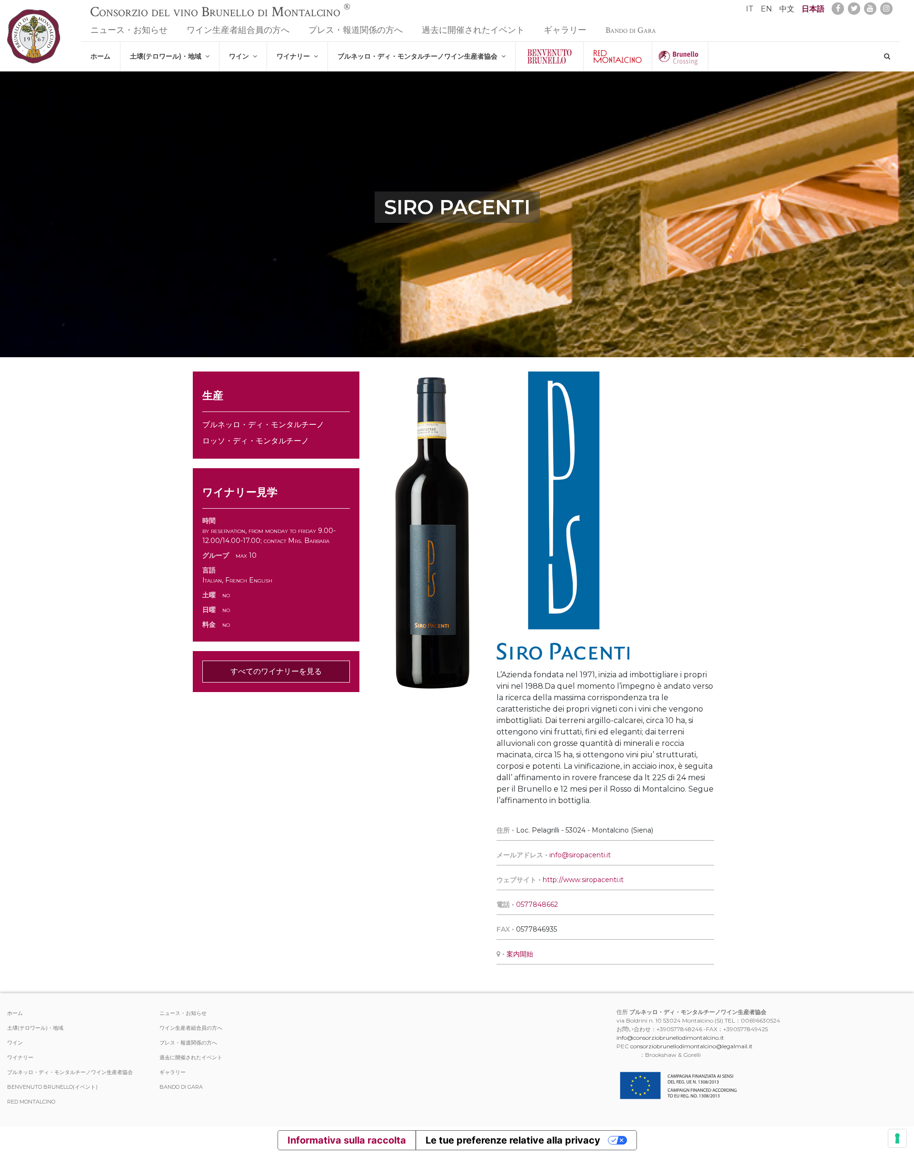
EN (766, 8)
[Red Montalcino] (618, 56)
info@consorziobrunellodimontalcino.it (670, 1037)
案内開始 (520, 954)
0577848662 (537, 904)
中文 (787, 8)
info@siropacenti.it (580, 855)
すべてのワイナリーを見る (276, 671)
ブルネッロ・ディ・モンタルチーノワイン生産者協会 (419, 56)
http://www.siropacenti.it (583, 879)
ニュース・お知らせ (129, 30)
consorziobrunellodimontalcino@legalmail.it (691, 1046)
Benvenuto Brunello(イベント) (52, 1087)
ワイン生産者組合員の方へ (238, 30)
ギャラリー (565, 30)
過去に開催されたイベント (473, 30)
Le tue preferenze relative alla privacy (513, 1140)
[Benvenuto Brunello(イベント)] (549, 56)
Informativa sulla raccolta (347, 1140)
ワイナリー (295, 56)
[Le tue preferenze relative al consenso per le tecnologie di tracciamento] (897, 1138)
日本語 (813, 8)
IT (750, 8)
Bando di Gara (631, 30)
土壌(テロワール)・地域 (167, 56)
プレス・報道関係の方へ (355, 30)
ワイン (241, 56)
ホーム (100, 56)
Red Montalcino (31, 1101)
